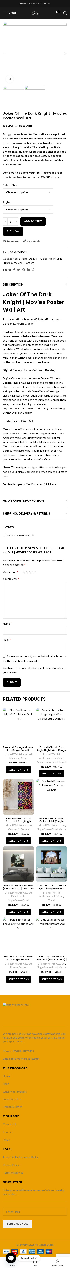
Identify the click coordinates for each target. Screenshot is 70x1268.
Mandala (14, 758)
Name (7, 623)
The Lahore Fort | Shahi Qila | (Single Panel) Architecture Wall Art (51, 888)
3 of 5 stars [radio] (29, 572)
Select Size (10, 185)
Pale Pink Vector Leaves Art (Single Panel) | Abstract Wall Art (18, 959)
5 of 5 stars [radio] (35, 572)
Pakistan (58, 758)
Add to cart (33, 221)
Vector (62, 829)
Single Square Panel (47, 762)
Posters (29, 262)
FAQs (6, 1139)
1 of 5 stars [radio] (23, 572)
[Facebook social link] (14, 269)
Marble (21, 896)
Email (7, 639)
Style (6, 202)
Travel (62, 762)
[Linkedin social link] (28, 269)
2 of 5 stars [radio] (26, 572)
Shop (6, 1083)
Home (6, 1076)
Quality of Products (15, 1091)
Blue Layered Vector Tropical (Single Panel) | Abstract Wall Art (52, 959)
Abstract (27, 754)
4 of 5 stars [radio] (32, 572)
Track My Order (12, 1106)
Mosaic (24, 758)
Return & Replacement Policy (20, 1157)
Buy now (13, 231)
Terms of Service (13, 1172)
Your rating (10, 572)
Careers (8, 1132)
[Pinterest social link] (23, 269)
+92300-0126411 (23, 1050)
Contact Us (10, 1124)
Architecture (46, 758)
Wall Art (27, 421)
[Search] (65, 13)
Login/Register (12, 1099)
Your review (11, 578)
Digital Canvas (12, 408)
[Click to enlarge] (10, 79)
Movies (18, 262)
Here (53, 484)
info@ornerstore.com (25, 1058)
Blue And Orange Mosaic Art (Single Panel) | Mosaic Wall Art (18, 750)
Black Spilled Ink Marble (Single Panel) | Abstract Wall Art (18, 888)
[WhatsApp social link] (33, 269)
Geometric (14, 829)
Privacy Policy (11, 1165)
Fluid (14, 896)
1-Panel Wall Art (28, 258)
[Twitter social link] (18, 269)
